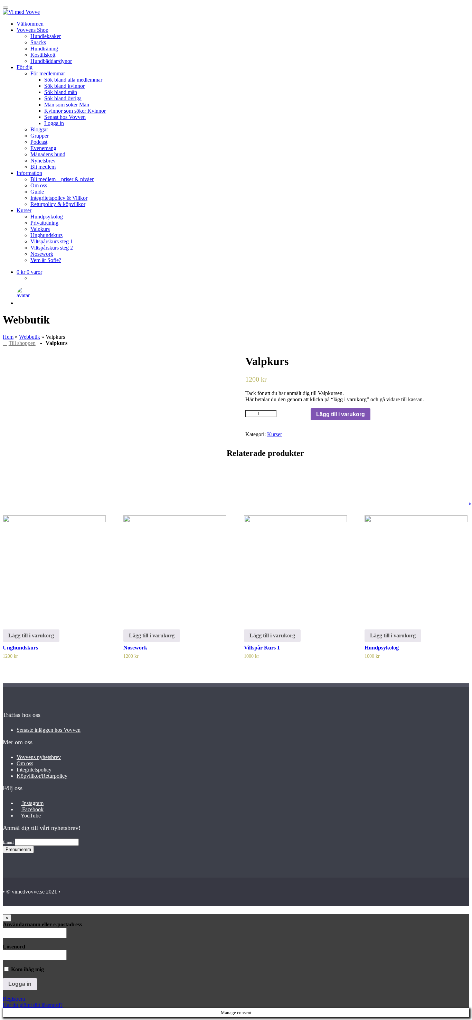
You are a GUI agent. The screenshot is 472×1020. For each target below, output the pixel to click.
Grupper (39, 136)
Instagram (32, 803)
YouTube (31, 815)
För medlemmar (47, 73)
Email (8, 842)
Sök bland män (60, 92)
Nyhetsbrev (43, 160)
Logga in (54, 123)
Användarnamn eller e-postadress (42, 924)
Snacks (38, 42)
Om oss (38, 185)
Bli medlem (43, 167)
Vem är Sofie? (45, 260)
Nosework (41, 254)
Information (29, 173)
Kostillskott (42, 55)
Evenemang (43, 148)
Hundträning (44, 49)
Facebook (32, 809)
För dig (24, 67)
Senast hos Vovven (65, 117)
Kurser (24, 210)
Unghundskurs (46, 235)
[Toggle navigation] (5, 8)
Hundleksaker (45, 36)
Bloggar (39, 129)
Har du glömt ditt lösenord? (33, 1005)
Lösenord (14, 946)
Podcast (38, 142)
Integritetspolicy (34, 770)
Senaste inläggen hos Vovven (49, 730)
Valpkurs (40, 229)
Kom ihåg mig (27, 969)
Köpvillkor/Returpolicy (42, 776)
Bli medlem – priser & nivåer (62, 179)
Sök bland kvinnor (64, 86)
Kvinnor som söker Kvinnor (75, 111)
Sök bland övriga (63, 98)
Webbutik (29, 337)
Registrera (14, 999)
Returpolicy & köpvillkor (57, 204)
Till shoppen (22, 343)
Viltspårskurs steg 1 (51, 241)
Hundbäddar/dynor (51, 61)
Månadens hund (47, 154)
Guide (37, 192)
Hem (8, 337)
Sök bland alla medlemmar (73, 80)
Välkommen (30, 24)
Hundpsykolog (46, 216)
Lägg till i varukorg (340, 414)
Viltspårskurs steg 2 (51, 248)
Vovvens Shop (32, 30)
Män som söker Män (66, 104)
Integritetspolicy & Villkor (58, 198)
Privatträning (44, 223)
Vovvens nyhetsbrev (39, 757)
